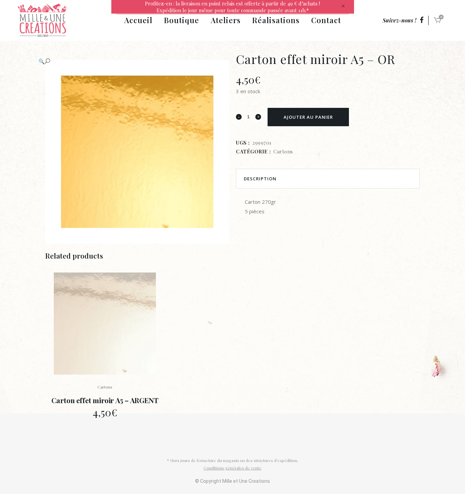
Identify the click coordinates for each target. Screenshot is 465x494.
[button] (130, 61)
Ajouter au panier (308, 117)
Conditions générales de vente (232, 468)
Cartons (283, 151)
